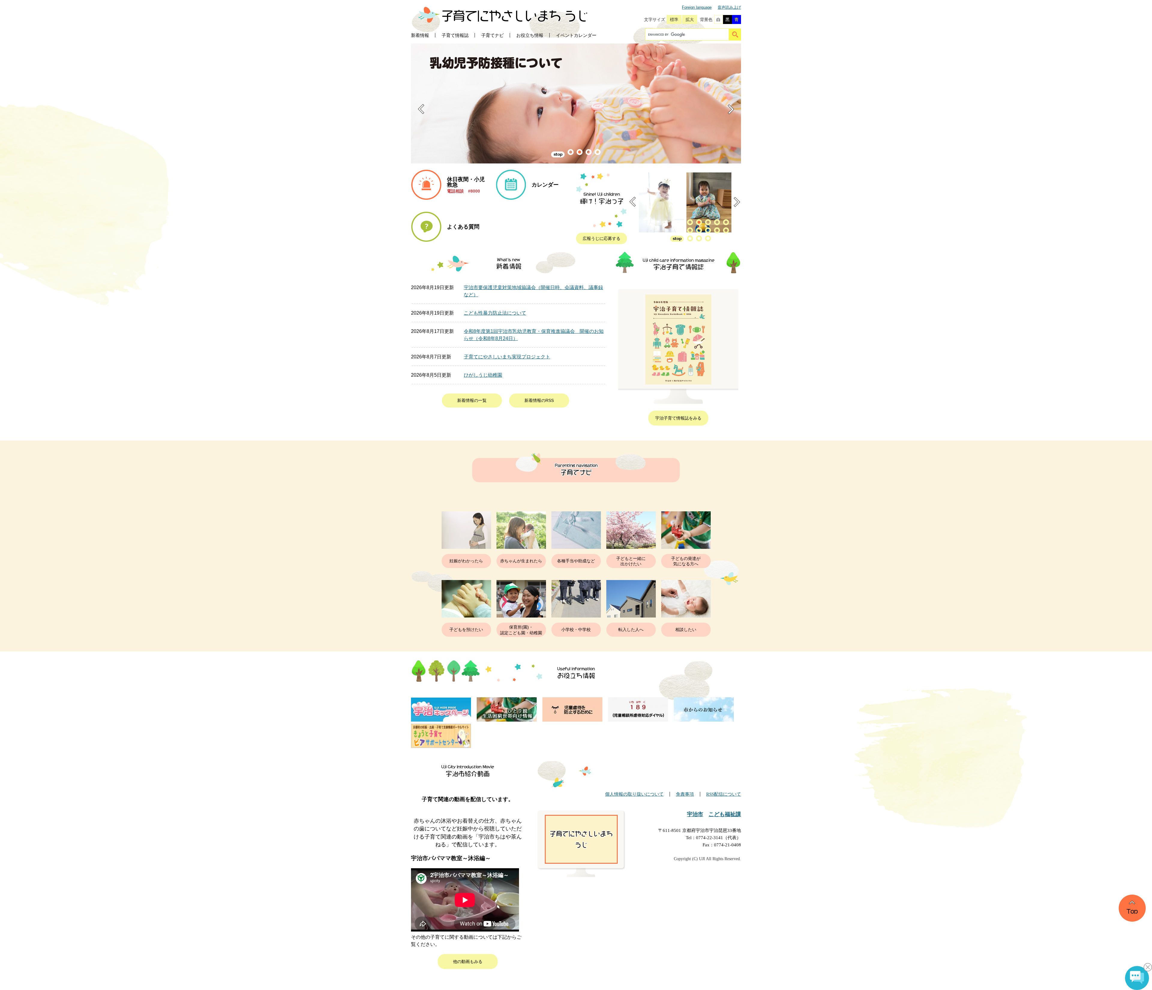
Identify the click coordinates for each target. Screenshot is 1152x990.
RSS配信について (723, 794)
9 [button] (717, 230)
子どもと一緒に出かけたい (631, 561)
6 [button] (690, 230)
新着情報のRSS (539, 400)
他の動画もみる (467, 961)
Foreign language (697, 7)
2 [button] (580, 152)
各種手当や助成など (576, 560)
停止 (558, 154)
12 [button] (699, 238)
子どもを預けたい (466, 629)
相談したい (685, 629)
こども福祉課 (725, 814)
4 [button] (598, 152)
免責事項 (685, 794)
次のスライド (731, 109)
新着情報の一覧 (472, 400)
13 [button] (708, 238)
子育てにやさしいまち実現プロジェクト (507, 356)
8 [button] (708, 230)
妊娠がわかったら (466, 560)
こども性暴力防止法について (495, 313)
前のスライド (421, 109)
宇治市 (695, 814)
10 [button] (726, 230)
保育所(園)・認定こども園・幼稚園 (521, 630)
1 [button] (571, 152)
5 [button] (726, 222)
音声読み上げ (729, 7)
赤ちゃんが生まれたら (521, 560)
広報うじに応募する (601, 238)
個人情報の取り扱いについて (634, 794)
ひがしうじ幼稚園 (483, 375)
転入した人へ (631, 629)
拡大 (690, 19)
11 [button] (690, 238)
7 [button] (699, 230)
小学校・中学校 (576, 629)
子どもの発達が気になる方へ (685, 561)
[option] (591, 103)
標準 (674, 19)
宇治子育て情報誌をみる (678, 418)
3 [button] (589, 152)
